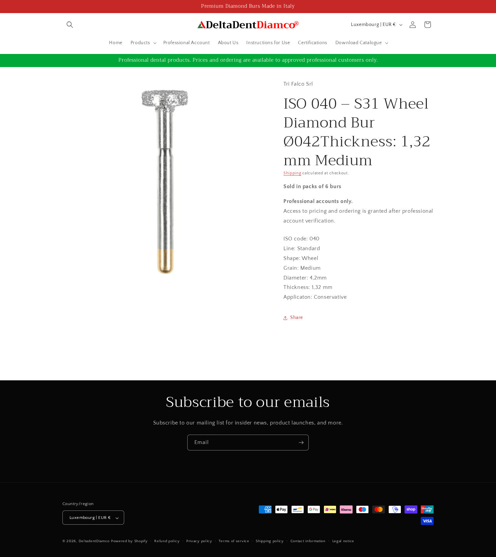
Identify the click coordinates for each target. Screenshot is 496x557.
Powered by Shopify (129, 541)
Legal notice (343, 541)
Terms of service (234, 541)
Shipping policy (270, 541)
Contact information (308, 541)
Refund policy (167, 541)
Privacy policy (199, 541)
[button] (69, 24)
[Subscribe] (301, 442)
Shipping (292, 173)
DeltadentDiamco (94, 541)
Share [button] (296, 317)
